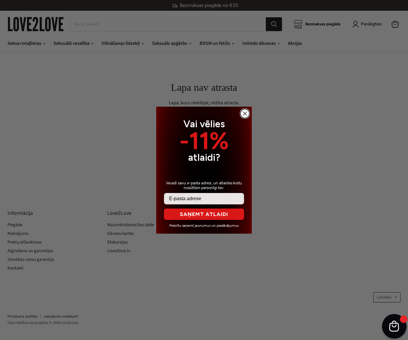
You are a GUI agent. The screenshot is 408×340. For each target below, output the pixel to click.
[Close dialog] (244, 113)
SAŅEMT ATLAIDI (204, 214)
